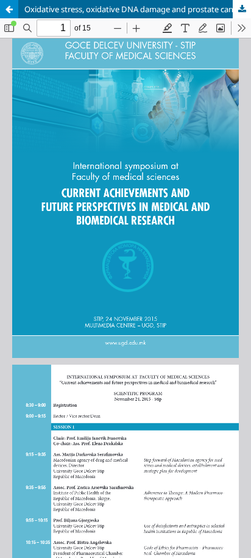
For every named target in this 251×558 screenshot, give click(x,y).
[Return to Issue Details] (9, 9)
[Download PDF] (242, 9)
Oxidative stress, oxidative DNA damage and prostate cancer (134, 9)
